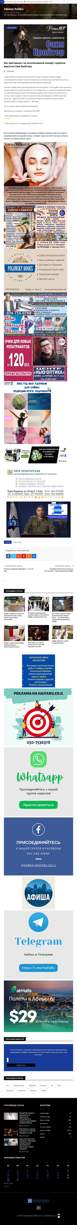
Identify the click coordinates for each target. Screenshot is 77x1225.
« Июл (6, 1186)
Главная (6, 12)
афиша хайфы (17, 542)
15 (68, 1173)
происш (33, 1090)
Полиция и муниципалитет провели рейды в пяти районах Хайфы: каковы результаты (38, 615)
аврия (43, 1090)
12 (37, 1173)
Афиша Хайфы (15, 12)
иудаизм (32, 1085)
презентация (19, 1085)
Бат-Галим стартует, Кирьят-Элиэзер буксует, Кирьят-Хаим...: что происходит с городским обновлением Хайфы (62, 617)
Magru (54, 1216)
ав (52, 1085)
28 (58, 1178)
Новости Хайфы (55, 1130)
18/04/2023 (10, 71)
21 (58, 1175)
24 (18, 1178)
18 (27, 1175)
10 (18, 1173)
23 (8, 1178)
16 (8, 1175)
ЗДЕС (28, 139)
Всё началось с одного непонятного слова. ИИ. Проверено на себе (36, 644)
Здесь (59, 136)
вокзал (43, 1085)
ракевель (22, 1090)
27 (48, 1178)
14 (58, 1173)
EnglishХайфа (55, 1113)
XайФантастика (55, 1117)
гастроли (9, 1090)
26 (37, 1178)
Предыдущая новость (14, 566)
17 (18, 1175)
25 (27, 1178)
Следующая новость (63, 566)
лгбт (59, 1085)
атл (7, 1085)
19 (37, 1175)
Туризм (55, 1134)
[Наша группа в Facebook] (38, 1208)
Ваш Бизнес (55, 1123)
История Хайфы (55, 1127)
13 (48, 1173)
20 (48, 1175)
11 (27, 1173)
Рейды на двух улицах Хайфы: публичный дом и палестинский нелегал (14, 645)
